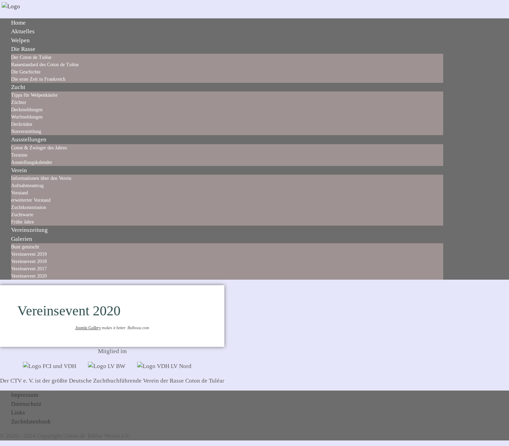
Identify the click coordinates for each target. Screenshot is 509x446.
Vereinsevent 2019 (29, 254)
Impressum (24, 395)
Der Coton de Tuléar (31, 57)
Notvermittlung (26, 131)
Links (18, 412)
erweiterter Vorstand (31, 200)
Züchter (18, 102)
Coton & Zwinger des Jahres (39, 147)
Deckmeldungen (27, 109)
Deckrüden (21, 124)
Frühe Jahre (22, 222)
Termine (19, 155)
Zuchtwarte (22, 214)
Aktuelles (23, 31)
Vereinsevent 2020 (29, 276)
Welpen (20, 40)
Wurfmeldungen (27, 117)
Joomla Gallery (88, 327)
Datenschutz (26, 404)
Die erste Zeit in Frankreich (38, 79)
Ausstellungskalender (31, 162)
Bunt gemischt (25, 247)
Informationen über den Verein (41, 178)
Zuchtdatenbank (31, 421)
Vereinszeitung (29, 230)
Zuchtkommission (28, 207)
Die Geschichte (26, 72)
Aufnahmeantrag (27, 185)
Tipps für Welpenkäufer (34, 95)
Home (18, 22)
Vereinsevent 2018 (29, 261)
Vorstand (19, 192)
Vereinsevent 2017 (29, 268)
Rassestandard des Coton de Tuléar (45, 64)
